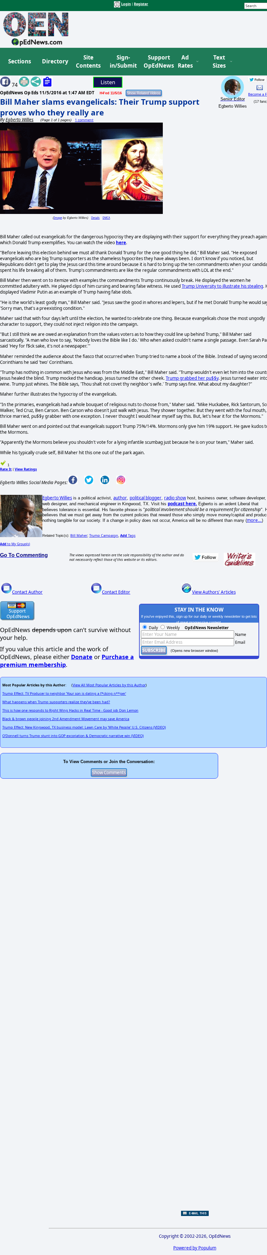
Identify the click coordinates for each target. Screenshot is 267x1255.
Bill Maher (78, 535)
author (120, 498)
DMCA (106, 217)
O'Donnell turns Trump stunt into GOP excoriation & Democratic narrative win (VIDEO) (73, 735)
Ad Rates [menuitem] (185, 62)
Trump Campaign (103, 535)
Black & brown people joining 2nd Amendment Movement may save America (65, 719)
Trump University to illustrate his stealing (222, 286)
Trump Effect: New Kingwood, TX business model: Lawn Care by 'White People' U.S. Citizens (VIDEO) (84, 727)
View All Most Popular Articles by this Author (109, 685)
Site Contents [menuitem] (88, 62)
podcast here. (182, 504)
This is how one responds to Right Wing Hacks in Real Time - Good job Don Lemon (70, 710)
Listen (108, 82)
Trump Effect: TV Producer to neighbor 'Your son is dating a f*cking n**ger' (64, 693)
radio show (175, 498)
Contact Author (27, 592)
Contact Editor (116, 592)
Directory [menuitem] (54, 61)
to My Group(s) (15, 544)
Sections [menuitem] (19, 61)
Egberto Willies (57, 498)
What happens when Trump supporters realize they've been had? (56, 702)
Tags (127, 535)
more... (254, 520)
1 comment (84, 120)
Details (95, 217)
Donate (81, 657)
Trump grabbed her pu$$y (192, 378)
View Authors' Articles (214, 592)
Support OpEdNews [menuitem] (156, 62)
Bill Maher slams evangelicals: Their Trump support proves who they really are (99, 107)
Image (58, 218)
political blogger (146, 498)
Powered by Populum (194, 1248)
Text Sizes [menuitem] (219, 62)
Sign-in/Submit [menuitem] (122, 62)
